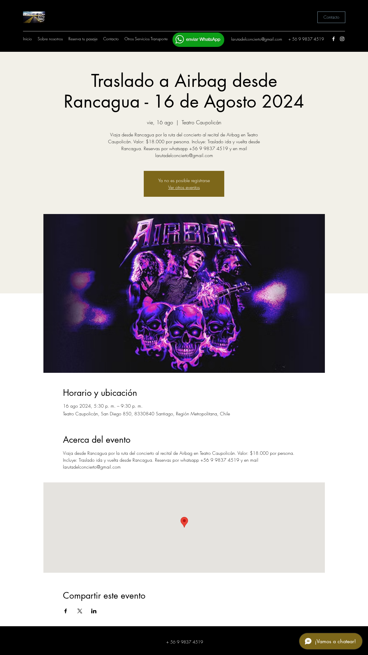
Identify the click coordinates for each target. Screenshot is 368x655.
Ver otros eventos (184, 187)
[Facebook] (333, 39)
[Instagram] (342, 39)
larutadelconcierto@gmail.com (256, 39)
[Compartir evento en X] (80, 611)
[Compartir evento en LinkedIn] (94, 611)
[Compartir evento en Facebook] (65, 611)
